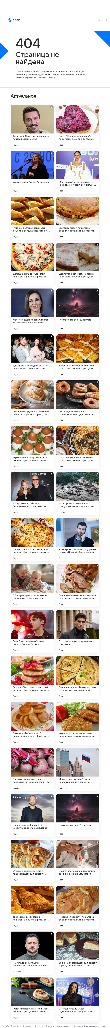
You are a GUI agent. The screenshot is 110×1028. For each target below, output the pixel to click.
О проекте (39, 1026)
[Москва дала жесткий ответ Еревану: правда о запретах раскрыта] (77, 769)
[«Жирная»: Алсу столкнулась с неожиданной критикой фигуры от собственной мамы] (77, 172)
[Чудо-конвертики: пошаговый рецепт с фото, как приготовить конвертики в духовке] (32, 218)
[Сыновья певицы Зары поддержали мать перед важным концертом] (77, 999)
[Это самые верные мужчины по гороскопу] (77, 631)
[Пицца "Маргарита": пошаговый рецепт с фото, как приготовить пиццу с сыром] (32, 539)
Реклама (27, 1026)
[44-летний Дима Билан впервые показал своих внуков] (32, 126)
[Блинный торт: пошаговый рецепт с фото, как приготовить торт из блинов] (77, 953)
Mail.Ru (6, 1026)
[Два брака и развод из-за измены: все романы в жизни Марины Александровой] (32, 355)
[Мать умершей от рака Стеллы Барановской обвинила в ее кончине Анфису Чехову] (32, 310)
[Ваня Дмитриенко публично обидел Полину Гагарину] (32, 631)
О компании (16, 1026)
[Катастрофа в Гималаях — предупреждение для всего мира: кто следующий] (77, 493)
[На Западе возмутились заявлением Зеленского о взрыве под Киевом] (32, 953)
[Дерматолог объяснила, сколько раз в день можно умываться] (77, 861)
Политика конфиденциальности (86, 1026)
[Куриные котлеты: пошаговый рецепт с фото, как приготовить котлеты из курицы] (77, 723)
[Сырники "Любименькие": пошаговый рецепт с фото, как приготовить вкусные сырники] (32, 723)
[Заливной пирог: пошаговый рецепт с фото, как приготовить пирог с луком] (77, 218)
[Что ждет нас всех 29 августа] (77, 310)
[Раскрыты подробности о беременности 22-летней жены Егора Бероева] (32, 493)
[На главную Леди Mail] (15, 20)
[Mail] (9, 20)
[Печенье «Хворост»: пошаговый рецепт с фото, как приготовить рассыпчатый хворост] (77, 907)
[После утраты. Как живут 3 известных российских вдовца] (32, 815)
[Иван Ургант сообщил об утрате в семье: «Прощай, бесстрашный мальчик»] (77, 539)
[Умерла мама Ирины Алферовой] (32, 172)
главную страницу (46, 77)
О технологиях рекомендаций (58, 1026)
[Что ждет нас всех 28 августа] (77, 815)
